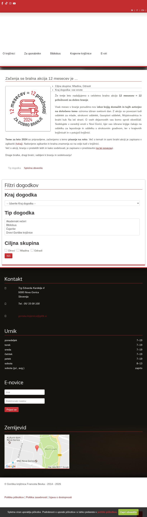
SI (132, 10)
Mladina (24, 250)
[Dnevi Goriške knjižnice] (72, 232)
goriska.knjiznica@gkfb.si (32, 316)
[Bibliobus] (72, 225)
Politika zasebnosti (36, 497)
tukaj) (19, 143)
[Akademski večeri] (72, 221)
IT (137, 10)
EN (143, 10)
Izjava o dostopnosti (60, 497)
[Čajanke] (72, 229)
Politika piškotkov (14, 497)
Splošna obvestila (33, 168)
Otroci (11, 250)
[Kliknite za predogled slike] (28, 133)
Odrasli (38, 250)
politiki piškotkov (107, 512)
